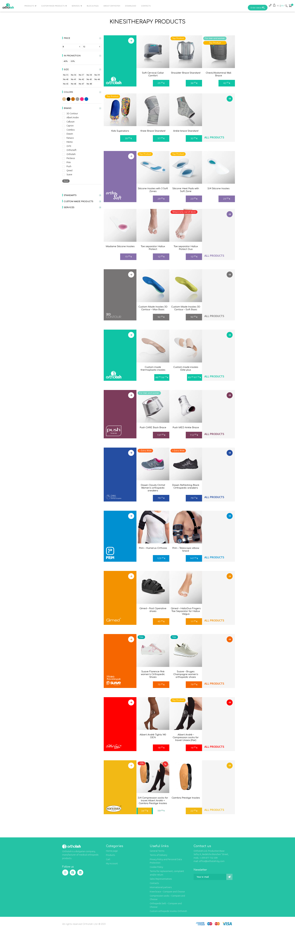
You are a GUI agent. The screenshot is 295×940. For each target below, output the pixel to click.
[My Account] (274, 5)
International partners (161, 887)
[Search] (286, 6)
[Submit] (229, 877)
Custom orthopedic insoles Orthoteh (168, 911)
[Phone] (270, 5)
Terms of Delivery (158, 855)
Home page (112, 851)
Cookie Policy (156, 867)
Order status (255, 8)
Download (130, 6)
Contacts (146, 6)
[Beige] (64, 99)
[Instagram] (65, 872)
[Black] (68, 99)
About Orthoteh (111, 6)
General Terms (157, 851)
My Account (112, 863)
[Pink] (82, 99)
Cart (108, 859)
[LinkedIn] (80, 872)
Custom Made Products (53, 6)
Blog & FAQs (92, 6)
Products (110, 855)
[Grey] (77, 99)
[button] (290, 6)
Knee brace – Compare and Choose (167, 891)
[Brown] (73, 99)
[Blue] (86, 99)
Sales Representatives (161, 878)
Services (76, 6)
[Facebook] (72, 872)
